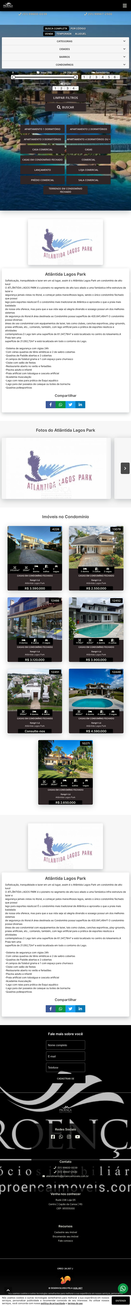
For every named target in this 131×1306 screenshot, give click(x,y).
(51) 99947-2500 (100, 14)
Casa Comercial (42, 149)
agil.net (78, 1288)
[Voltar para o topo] (8, 1290)
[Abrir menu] (124, 5)
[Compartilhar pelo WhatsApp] (61, 404)
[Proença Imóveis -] (65, 1110)
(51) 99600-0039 (34, 14)
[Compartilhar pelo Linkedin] (80, 404)
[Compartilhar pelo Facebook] (51, 404)
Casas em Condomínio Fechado (42, 159)
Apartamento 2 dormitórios (88, 129)
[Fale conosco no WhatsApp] (61, 1137)
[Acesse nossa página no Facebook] (53, 1137)
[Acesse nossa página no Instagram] (69, 1137)
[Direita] (125, 468)
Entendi (121, 1300)
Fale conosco (65, 1240)
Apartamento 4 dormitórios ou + (88, 139)
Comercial (88, 159)
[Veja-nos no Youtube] (77, 1137)
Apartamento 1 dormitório (42, 129)
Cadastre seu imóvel (65, 1232)
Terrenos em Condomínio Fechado (65, 190)
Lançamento (42, 169)
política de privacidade (53, 1303)
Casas (88, 149)
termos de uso (75, 1303)
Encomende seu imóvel (65, 1236)
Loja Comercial (88, 169)
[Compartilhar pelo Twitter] (70, 404)
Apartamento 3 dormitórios (42, 139)
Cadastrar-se (65, 1078)
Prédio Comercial (42, 180)
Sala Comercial (88, 180)
